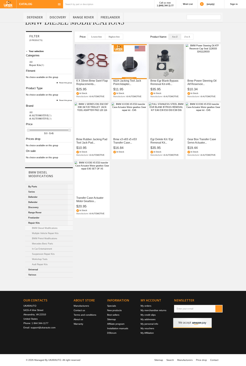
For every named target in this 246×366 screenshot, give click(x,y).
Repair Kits (36, 65)
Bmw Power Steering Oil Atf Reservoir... (202, 82)
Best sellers (113, 314)
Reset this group (65, 83)
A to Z (175, 36)
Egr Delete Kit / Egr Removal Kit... (161, 141)
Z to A (187, 36)
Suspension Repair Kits (43, 254)
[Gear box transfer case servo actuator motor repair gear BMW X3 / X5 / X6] (203, 120)
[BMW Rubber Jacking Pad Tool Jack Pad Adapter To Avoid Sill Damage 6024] (92, 120)
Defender (35, 17)
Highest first (114, 36)
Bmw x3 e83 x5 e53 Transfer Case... (125, 141)
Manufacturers (81, 305)
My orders (146, 305)
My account (151, 300)
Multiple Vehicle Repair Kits (45, 233)
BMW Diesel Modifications (44, 228)
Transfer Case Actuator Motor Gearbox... (89, 199)
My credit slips (148, 314)
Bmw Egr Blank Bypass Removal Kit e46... (164, 82)
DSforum (111, 333)
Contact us (79, 310)
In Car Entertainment (41, 249)
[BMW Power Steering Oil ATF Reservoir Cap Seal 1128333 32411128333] (203, 61)
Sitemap (111, 319)
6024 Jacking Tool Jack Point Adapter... (127, 82)
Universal (33, 269)
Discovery (58, 17)
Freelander (110, 17)
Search (170, 360)
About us (78, 319)
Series (31, 192)
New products (114, 310)
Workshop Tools (39, 259)
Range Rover (83, 17)
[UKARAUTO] (8, 4)
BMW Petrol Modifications (44, 238)
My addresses (148, 319)
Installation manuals (117, 328)
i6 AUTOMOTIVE (40, 115)
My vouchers (147, 328)
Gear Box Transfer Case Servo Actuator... (201, 141)
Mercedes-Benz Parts (42, 243)
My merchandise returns (153, 310)
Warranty (78, 324)
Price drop (201, 360)
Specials (111, 305)
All (30, 62)
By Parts (32, 186)
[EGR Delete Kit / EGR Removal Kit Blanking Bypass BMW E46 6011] (166, 120)
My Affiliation (147, 333)
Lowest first (96, 36)
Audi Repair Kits (39, 264)
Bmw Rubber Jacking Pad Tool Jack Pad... (91, 141)
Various (32, 274)
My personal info (149, 324)
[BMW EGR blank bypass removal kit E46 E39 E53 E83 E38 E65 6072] (166, 61)
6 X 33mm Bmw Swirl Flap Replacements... (92, 82)
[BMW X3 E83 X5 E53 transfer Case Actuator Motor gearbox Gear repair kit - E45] (129, 120)
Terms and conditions (85, 314)
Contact (214, 360)
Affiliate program (116, 324)
